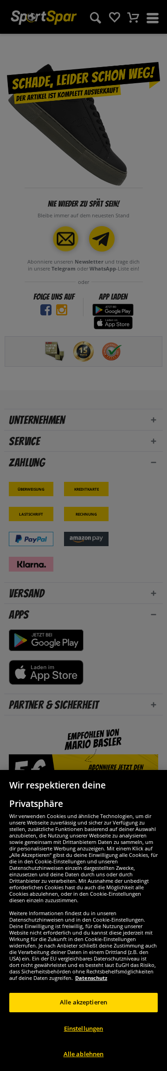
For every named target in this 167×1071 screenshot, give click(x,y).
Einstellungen (83, 1028)
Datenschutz (91, 977)
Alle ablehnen (84, 1054)
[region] (83, 920)
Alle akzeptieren (83, 1002)
